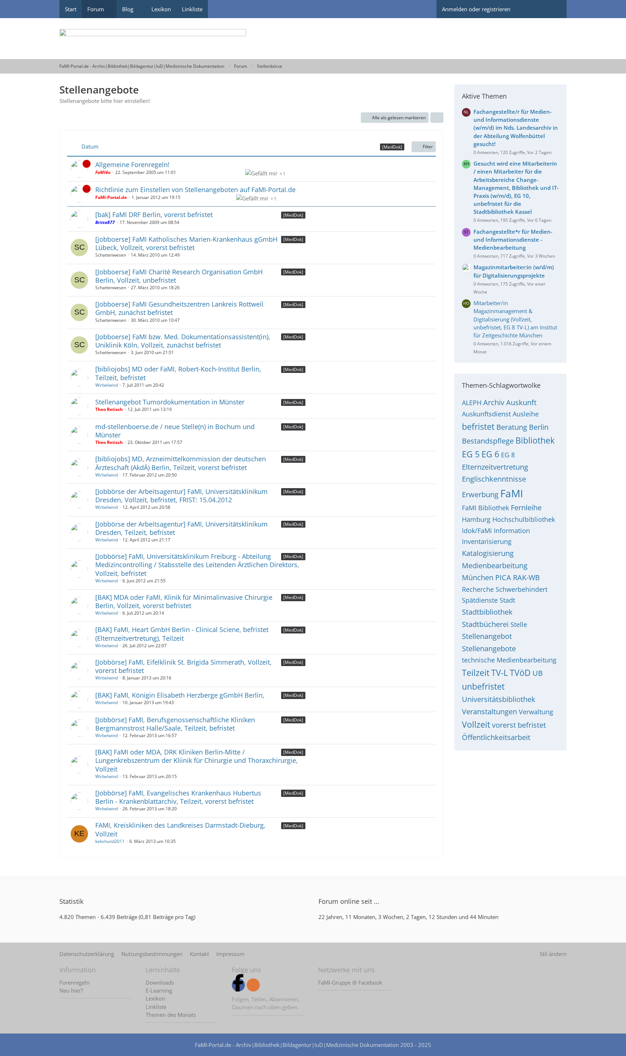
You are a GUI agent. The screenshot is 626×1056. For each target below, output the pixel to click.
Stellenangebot (487, 636)
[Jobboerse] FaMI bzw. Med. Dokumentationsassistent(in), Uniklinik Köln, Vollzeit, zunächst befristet (182, 340)
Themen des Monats (171, 1014)
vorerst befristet (519, 725)
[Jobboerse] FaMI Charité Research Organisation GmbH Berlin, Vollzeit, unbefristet (179, 275)
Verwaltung (536, 711)
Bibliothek (535, 440)
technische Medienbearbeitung (509, 660)
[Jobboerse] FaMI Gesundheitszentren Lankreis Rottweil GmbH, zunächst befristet (179, 308)
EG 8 (508, 454)
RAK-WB (526, 577)
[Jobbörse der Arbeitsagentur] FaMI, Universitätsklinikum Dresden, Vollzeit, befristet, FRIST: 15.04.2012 (181, 495)
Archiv (493, 402)
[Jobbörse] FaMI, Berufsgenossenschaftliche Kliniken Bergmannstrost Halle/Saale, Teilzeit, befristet (175, 723)
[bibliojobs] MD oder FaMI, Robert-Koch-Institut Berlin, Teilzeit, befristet (178, 373)
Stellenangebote (489, 648)
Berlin (538, 427)
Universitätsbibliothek (498, 699)
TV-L (499, 672)
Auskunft (521, 402)
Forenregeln (74, 982)
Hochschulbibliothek (523, 519)
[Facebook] (238, 984)
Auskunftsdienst (486, 413)
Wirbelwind (106, 385)
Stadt (507, 600)
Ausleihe (526, 413)
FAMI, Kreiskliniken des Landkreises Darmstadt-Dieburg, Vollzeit (180, 829)
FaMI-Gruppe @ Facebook (350, 982)
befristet (478, 426)
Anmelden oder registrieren (476, 9)
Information (512, 530)
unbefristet (483, 686)
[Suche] (554, 9)
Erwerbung (480, 494)
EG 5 (471, 454)
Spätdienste (480, 600)
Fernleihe (526, 507)
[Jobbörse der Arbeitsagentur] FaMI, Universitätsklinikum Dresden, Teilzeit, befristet (181, 528)
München (477, 577)
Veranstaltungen (489, 711)
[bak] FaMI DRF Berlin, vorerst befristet (154, 214)
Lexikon (155, 998)
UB (538, 673)
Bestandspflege (488, 441)
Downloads (160, 982)
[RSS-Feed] (253, 984)
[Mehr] (436, 117)
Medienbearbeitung (494, 565)
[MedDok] (293, 215)
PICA (503, 577)
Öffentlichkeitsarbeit (496, 737)
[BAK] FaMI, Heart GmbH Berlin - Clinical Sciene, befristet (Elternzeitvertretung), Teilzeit (181, 633)
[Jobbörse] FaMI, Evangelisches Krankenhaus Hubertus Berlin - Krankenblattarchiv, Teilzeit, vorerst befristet (178, 797)
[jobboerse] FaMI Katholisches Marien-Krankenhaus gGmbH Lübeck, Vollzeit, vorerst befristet (186, 243)
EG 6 (490, 454)
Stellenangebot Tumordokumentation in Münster (170, 402)
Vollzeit (476, 724)
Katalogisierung (488, 553)
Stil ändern (553, 953)
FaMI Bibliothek (485, 507)
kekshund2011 (110, 841)
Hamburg (476, 519)
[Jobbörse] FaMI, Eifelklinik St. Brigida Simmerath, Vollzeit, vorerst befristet (183, 666)
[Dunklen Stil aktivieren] (528, 9)
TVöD (520, 672)
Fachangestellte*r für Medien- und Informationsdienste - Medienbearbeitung (512, 239)
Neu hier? (71, 990)
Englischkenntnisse (494, 479)
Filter (428, 147)
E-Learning (159, 990)
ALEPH (471, 402)
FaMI (511, 493)
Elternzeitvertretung (495, 467)
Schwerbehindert (521, 589)
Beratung (511, 427)
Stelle (518, 624)
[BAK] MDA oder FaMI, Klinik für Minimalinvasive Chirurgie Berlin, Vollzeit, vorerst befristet (183, 601)
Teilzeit (475, 672)
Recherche (478, 589)
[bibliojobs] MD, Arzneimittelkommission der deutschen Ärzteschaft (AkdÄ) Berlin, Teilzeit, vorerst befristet (180, 462)
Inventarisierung (487, 541)
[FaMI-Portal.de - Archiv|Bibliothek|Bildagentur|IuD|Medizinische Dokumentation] (313, 38)
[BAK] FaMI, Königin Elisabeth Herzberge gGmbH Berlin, (179, 695)
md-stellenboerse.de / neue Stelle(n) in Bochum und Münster (175, 430)
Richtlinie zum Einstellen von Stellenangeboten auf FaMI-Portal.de (195, 189)
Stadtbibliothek (487, 612)
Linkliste (156, 1006)
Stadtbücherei (485, 624)
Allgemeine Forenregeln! (132, 164)
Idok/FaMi (477, 530)
